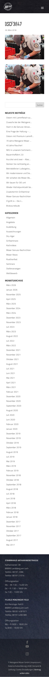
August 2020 (12, 410)
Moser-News (12, 254)
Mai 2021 (10, 377)
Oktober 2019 (12, 442)
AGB (29, 666)
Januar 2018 (11, 516)
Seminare (10, 263)
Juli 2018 (10, 493)
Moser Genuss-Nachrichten (18, 250)
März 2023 (11, 331)
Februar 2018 (12, 512)
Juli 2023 (10, 326)
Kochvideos (11, 245)
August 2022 (12, 336)
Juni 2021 (10, 373)
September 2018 (13, 484)
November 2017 (13, 526)
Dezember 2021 (13, 350)
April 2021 (11, 382)
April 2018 (11, 503)
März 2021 (11, 387)
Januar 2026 (11, 289)
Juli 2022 (10, 340)
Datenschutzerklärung (17, 666)
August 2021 (12, 364)
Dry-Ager (10, 236)
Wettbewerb (11, 273)
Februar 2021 (12, 391)
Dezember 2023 (13, 317)
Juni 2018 (10, 498)
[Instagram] (27, 654)
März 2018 (11, 507)
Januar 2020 (11, 428)
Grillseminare (12, 240)
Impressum (35, 662)
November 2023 (13, 322)
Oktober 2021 (12, 359)
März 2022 (11, 345)
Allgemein (10, 217)
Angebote (10, 222)
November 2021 (13, 354)
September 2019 (13, 447)
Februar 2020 (12, 424)
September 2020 (13, 405)
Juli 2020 (10, 415)
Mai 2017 (10, 544)
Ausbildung (11, 226)
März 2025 (11, 303)
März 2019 (11, 465)
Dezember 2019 (13, 433)
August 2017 (12, 540)
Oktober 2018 (12, 479)
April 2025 (11, 299)
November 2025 (13, 294)
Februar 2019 (12, 470)
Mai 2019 (10, 461)
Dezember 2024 (13, 308)
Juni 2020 (10, 419)
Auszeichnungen (13, 231)
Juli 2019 (10, 456)
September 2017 (13, 535)
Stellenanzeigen (13, 268)
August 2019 (12, 452)
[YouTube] (27, 646)
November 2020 (13, 401)
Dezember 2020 (13, 396)
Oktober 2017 (12, 530)
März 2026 (11, 285)
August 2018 (12, 489)
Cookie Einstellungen (24, 669)
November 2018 (13, 475)
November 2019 (13, 438)
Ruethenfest (11, 259)
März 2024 (11, 312)
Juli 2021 (10, 368)
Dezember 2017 (13, 521)
